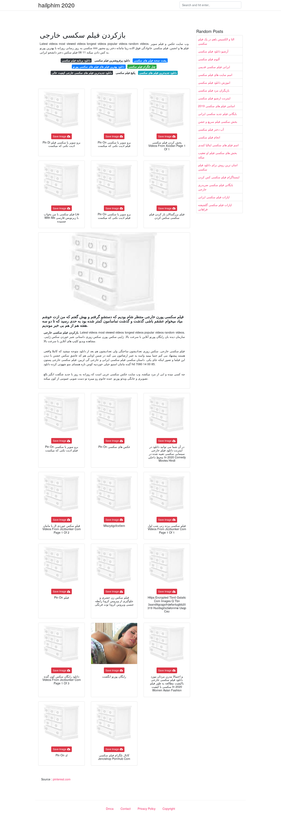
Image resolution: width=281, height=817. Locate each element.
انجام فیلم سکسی (209, 137)
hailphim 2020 (56, 4)
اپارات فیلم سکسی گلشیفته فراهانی (215, 207)
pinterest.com (62, 779)
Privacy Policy (147, 809)
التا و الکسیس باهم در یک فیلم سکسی (216, 41)
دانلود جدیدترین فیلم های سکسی (158, 73)
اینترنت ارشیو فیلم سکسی (214, 98)
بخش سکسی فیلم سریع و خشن (217, 121)
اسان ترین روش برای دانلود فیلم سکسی (218, 167)
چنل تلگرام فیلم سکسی (142, 66)
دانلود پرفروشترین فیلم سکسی (112, 60)
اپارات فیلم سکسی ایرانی (214, 197)
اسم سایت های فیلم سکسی (215, 75)
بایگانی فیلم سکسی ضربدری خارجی (215, 187)
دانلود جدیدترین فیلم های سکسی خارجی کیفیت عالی (82, 73)
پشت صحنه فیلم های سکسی (150, 60)
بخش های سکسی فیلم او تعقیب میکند (217, 155)
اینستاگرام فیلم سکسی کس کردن (218, 177)
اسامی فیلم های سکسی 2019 (216, 106)
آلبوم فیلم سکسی (209, 59)
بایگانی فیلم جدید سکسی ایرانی (217, 114)
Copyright (169, 809)
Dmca (110, 809)
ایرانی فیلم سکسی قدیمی (214, 67)
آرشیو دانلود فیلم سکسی (213, 51)
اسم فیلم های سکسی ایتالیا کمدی (218, 145)
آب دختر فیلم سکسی (211, 129)
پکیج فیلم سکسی (125, 73)
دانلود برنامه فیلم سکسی (76, 60)
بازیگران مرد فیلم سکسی (213, 90)
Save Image (59, 136)
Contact (126, 809)
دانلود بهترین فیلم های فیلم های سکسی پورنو (98, 66)
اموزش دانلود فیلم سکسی (214, 82)
